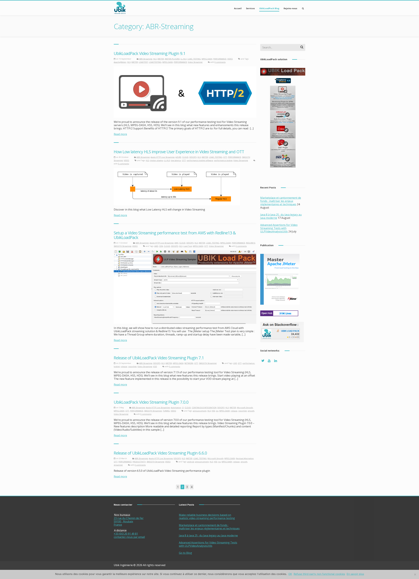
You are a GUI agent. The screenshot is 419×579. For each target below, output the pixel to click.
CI (183, 407)
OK (290, 574)
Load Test (187, 246)
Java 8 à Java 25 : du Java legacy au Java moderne (208, 535)
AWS (176, 243)
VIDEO (230, 59)
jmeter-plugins (156, 160)
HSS (213, 411)
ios (217, 411)
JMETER (160, 59)
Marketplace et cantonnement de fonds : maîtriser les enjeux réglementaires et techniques (280, 201)
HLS (154, 59)
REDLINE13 (250, 243)
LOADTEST (143, 62)
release (124, 366)
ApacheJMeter (120, 62)
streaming (118, 465)
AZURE (178, 157)
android (190, 461)
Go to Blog (185, 553)
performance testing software (200, 160)
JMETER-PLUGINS (172, 59)
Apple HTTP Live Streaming (162, 157)
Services (250, 8)
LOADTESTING (155, 62)
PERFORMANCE (219, 59)
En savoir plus (355, 574)
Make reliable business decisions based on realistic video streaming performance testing (207, 516)
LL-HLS (183, 59)
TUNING (166, 411)
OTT (225, 157)
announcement (199, 411)
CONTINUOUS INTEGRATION (204, 407)
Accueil (238, 8)
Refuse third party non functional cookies (319, 574)
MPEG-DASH (207, 59)
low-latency (176, 160)
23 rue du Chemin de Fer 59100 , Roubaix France (129, 521)
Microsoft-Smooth (245, 407)
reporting (132, 366)
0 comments (220, 62)
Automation (176, 407)
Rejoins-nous (290, 8)
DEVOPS (192, 157)
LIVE (235, 363)
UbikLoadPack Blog (269, 8)
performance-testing (223, 160)
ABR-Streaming (145, 59)
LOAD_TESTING (194, 59)
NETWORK (188, 363)
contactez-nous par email (129, 537)
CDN (161, 246)
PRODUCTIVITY (139, 461)
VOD (155, 366)
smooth (251, 411)
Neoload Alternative (245, 458)
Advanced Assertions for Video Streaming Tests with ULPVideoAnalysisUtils (279, 228)
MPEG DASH (167, 62)
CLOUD (185, 157)
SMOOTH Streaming (122, 246)
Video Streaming (195, 62)
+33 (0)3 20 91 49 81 (126, 533)
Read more (120, 134)
